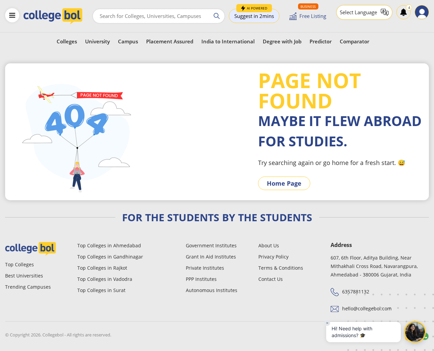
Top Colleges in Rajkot (102, 268)
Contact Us (270, 279)
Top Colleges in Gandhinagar (110, 256)
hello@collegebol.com (367, 308)
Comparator (354, 41)
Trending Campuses (28, 287)
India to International (228, 41)
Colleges (67, 41)
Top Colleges (19, 264)
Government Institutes (211, 245)
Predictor (321, 41)
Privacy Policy (273, 256)
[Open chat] (415, 332)
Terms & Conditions (280, 268)
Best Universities (24, 275)
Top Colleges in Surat (101, 290)
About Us (268, 245)
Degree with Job (282, 41)
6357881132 (355, 291)
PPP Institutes (201, 279)
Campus (128, 41)
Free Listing (312, 16)
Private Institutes (205, 268)
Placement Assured (169, 41)
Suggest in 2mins (254, 14)
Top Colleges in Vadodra (104, 279)
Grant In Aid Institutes (211, 256)
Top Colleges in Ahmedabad (109, 245)
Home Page (284, 183)
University (97, 41)
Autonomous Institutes (211, 290)
